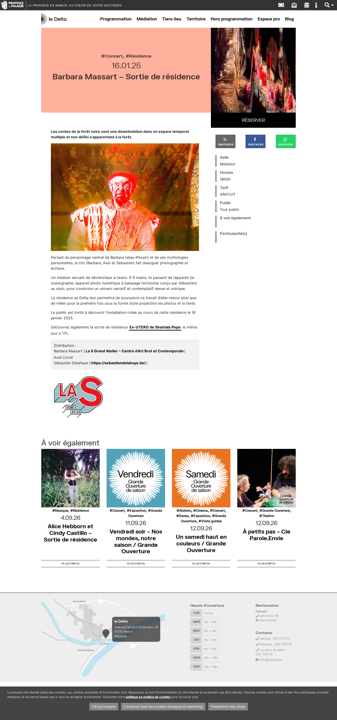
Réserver (253, 120)
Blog (289, 19)
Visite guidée (211, 521)
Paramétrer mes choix (228, 707)
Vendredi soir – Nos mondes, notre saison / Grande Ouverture (136, 541)
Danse (183, 516)
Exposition (138, 510)
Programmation (116, 19)
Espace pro (269, 19)
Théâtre (268, 516)
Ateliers (185, 510)
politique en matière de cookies (148, 697)
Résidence (140, 55)
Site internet (267, 620)
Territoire (196, 19)
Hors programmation (231, 19)
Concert (113, 55)
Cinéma (202, 510)
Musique (61, 510)
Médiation (147, 19)
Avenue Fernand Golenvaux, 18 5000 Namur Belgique (136, 631)
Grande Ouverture (276, 510)
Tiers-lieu (171, 19)
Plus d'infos (70, 563)
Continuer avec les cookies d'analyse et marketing (163, 707)
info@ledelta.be (271, 660)
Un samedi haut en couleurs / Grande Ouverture (201, 543)
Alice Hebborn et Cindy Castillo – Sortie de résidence (70, 533)
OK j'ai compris (104, 707)
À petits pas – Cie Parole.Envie (266, 534)
